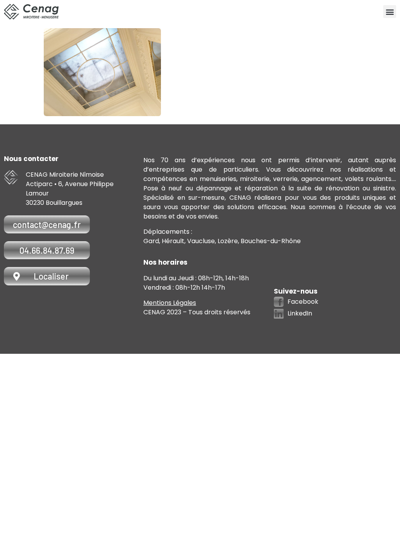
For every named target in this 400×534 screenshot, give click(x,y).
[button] (389, 11)
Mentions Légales (169, 302)
